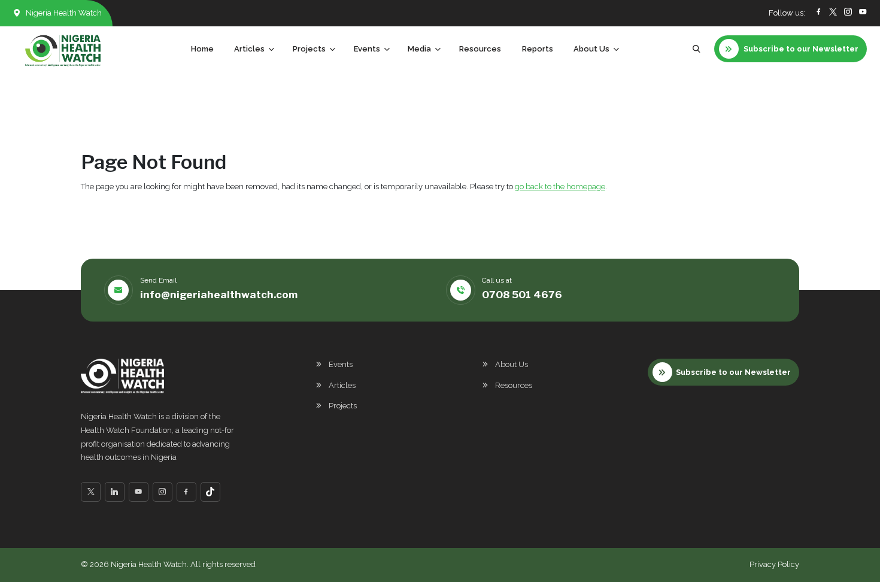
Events (341, 364)
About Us (511, 364)
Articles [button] (249, 48)
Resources (480, 48)
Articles (342, 385)
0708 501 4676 (522, 295)
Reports (537, 48)
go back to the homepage (560, 186)
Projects (343, 405)
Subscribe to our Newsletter (733, 372)
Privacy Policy (774, 564)
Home (202, 48)
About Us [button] (591, 48)
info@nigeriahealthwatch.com (219, 295)
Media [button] (419, 48)
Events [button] (367, 48)
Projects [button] (309, 48)
